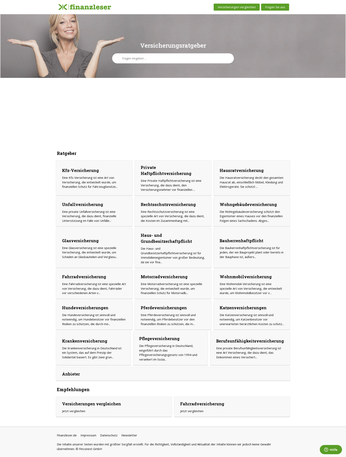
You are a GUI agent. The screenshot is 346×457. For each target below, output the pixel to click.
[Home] (85, 7)
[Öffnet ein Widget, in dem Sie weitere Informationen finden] (331, 450)
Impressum (88, 435)
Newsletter (129, 435)
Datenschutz (109, 435)
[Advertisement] (173, 114)
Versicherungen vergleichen (237, 7)
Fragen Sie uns (275, 7)
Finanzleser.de (67, 435)
